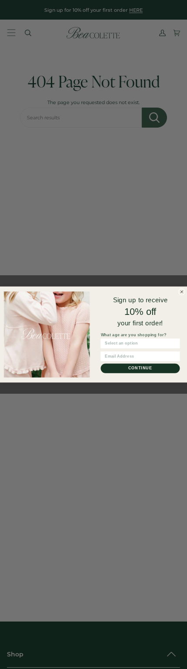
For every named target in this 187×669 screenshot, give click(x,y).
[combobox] (139, 343)
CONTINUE (140, 368)
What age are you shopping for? (134, 335)
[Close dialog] (181, 291)
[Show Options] (175, 343)
